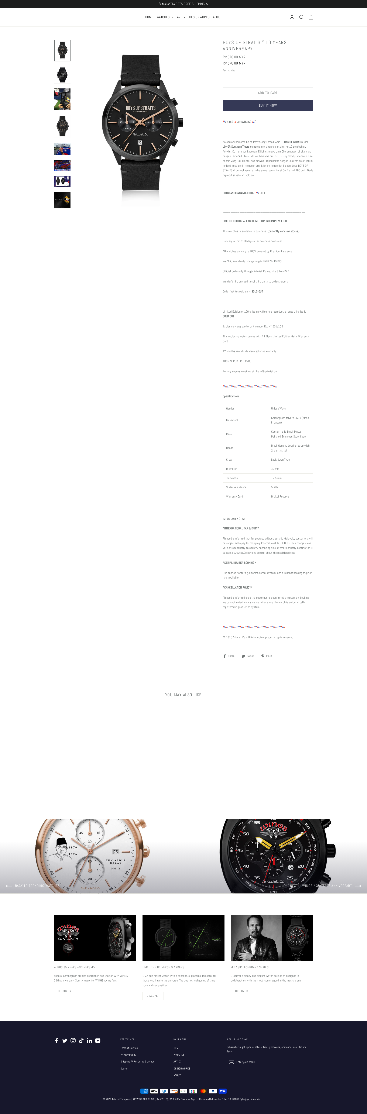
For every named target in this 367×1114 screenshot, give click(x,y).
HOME (149, 17)
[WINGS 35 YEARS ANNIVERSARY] (95, 938)
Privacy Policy (128, 1055)
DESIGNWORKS (199, 17)
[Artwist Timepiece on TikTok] (81, 1040)
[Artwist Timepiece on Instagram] (73, 1040)
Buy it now (268, 105)
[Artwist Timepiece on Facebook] (56, 1040)
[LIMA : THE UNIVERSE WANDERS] (184, 938)
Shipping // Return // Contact (137, 1061)
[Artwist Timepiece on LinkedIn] (89, 1040)
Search (124, 1068)
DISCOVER (64, 991)
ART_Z (181, 17)
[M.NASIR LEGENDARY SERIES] (272, 938)
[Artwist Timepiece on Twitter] (64, 1040)
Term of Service (129, 1048)
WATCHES (164, 17)
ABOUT (217, 17)
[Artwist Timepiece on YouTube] (97, 1040)
